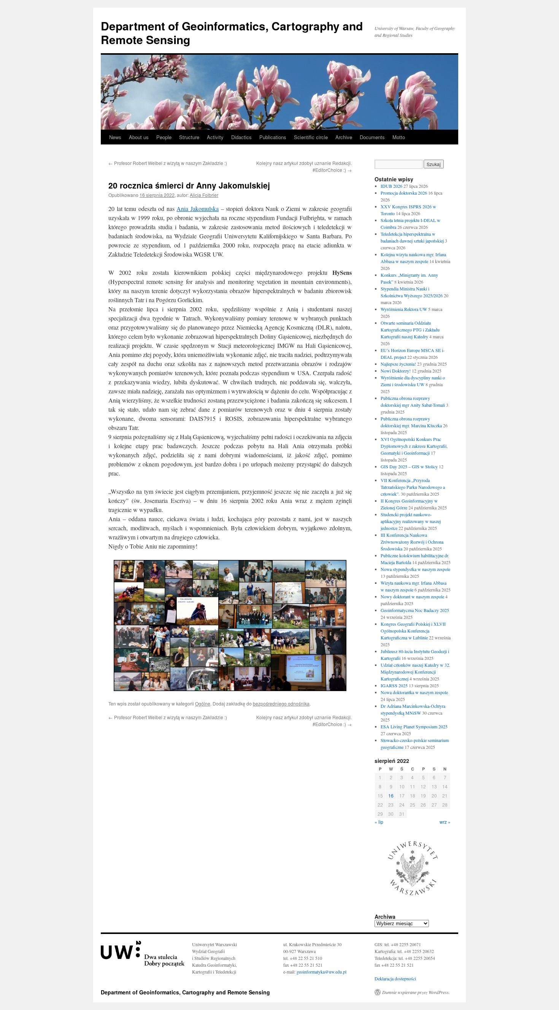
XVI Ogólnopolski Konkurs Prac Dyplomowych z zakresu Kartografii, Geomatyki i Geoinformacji (414, 446)
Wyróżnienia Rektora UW (404, 309)
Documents (372, 137)
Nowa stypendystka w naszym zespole (415, 569)
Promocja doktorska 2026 (404, 193)
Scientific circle (311, 137)
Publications (272, 137)
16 (391, 795)
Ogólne (202, 703)
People (164, 137)
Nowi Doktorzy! (396, 371)
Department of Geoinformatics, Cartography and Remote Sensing (232, 32)
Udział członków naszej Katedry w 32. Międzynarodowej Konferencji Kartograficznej (415, 672)
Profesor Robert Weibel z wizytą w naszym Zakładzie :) (167, 163)
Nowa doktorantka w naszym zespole (414, 692)
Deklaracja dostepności (395, 978)
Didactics (241, 137)
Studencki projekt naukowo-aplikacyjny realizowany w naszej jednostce (411, 521)
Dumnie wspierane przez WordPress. (416, 992)
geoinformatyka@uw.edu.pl (320, 972)
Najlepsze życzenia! (398, 364)
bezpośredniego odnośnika (281, 703)
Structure (189, 137)
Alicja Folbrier (204, 195)
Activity (215, 137)
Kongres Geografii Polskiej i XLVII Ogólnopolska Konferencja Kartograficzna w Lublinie (413, 631)
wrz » (445, 821)
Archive (343, 137)
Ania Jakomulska (197, 208)
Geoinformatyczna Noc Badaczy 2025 (415, 610)
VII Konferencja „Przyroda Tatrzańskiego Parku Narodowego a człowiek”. (413, 487)
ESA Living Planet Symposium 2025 (414, 726)
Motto (398, 137)
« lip (379, 821)
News (115, 137)
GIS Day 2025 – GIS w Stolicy (409, 466)
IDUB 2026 (391, 186)
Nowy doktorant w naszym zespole (412, 596)
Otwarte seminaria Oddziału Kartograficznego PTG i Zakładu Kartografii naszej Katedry (410, 329)
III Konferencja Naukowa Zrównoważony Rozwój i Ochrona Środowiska (412, 542)
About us (139, 137)
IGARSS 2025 (394, 685)
